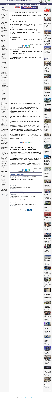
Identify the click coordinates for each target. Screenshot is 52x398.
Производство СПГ (4, 43)
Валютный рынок (4, 25)
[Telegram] (28, 46)
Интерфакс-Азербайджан (38, 44)
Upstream (3, 12)
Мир (6, 37)
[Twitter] (26, 46)
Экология (3, 19)
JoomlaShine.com (25, 397)
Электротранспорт (4, 186)
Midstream (3, 70)
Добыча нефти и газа (25, 14)
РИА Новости (40, 168)
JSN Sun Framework (33, 397)
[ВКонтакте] (22, 46)
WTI (45, 1)
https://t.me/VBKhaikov (33, 12)
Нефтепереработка (4, 32)
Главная (11, 14)
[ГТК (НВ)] (26, 6)
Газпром (40, 140)
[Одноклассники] (23, 46)
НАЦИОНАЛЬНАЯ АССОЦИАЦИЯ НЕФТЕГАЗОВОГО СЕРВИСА (26, 392)
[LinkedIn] (25, 46)
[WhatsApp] (29, 46)
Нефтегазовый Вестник (27, 47)
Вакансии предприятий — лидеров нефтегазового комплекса (29, 15)
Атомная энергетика (4, 138)
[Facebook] (21, 46)
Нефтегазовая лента (17, 14)
